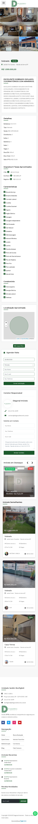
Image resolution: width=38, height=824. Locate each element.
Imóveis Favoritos (18, 739)
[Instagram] (15, 722)
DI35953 (6, 769)
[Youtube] (19, 722)
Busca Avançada (18, 735)
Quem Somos (5, 739)
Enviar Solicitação (19, 383)
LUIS (10, 607)
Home (3, 735)
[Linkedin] (9, 722)
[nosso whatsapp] (35, 813)
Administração (5, 743)
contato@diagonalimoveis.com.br (18, 415)
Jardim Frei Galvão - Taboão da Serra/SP (15, 64)
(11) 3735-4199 (13, 411)
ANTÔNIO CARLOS (14, 553)
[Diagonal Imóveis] (9, 709)
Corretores (16, 743)
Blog (2, 748)
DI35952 (6, 777)
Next (32, 463)
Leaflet (17, 338)
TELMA (11, 661)
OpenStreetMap (24, 338)
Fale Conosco (17, 748)
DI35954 (6, 760)
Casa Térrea (10, 645)
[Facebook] (4, 722)
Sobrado (8, 536)
